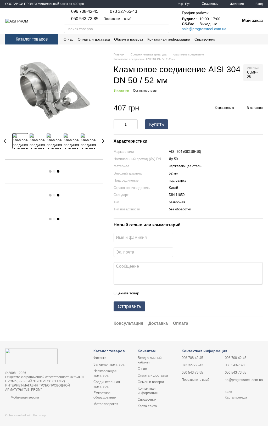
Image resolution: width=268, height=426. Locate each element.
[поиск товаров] (165, 29)
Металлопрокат (105, 404)
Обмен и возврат (128, 39)
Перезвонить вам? (117, 19)
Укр (180, 3)
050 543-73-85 (84, 19)
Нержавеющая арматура (104, 373)
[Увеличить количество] (133, 124)
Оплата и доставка (94, 39)
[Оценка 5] (181, 293)
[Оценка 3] (164, 293)
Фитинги (99, 358)
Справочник (204, 39)
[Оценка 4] (173, 293)
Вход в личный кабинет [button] (149, 360)
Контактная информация (168, 39)
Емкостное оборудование (104, 395)
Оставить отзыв (145, 90)
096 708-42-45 (84, 11)
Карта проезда (236, 397)
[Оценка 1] (148, 293)
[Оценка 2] (156, 293)
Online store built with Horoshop (25, 415)
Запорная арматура (108, 364)
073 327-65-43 (123, 11)
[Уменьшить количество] (117, 124)
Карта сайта (147, 406)
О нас (69, 39)
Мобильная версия (24, 397)
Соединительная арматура (106, 384)
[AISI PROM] (31, 356)
